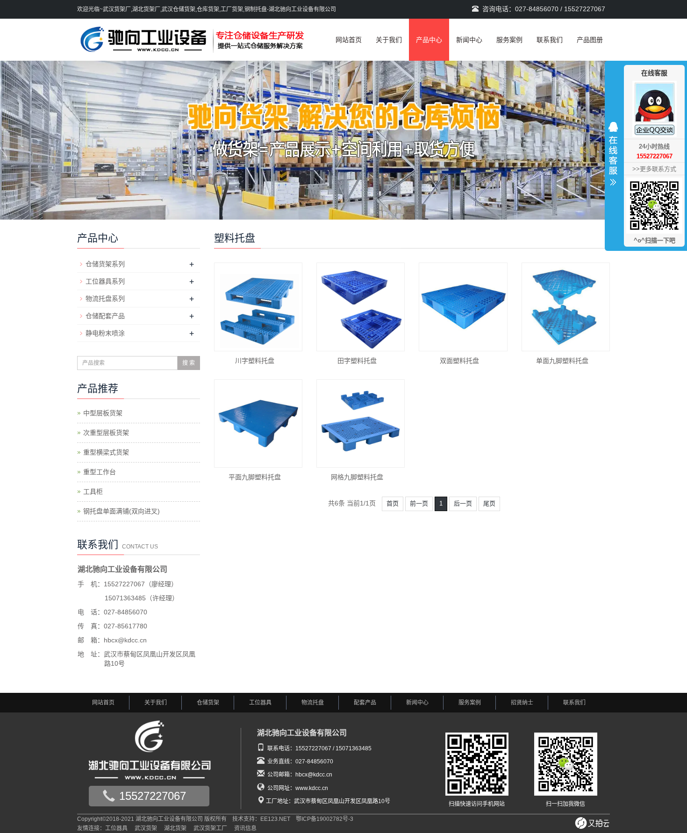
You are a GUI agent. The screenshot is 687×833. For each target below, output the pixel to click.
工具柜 (93, 491)
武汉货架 (146, 828)
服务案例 (509, 39)
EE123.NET (275, 819)
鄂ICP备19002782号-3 (324, 819)
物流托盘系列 (105, 298)
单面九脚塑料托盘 (562, 360)
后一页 (463, 503)
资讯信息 (245, 828)
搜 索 (188, 363)
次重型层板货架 (106, 432)
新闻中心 (469, 39)
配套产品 (365, 702)
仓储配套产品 (105, 316)
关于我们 (389, 39)
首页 (392, 503)
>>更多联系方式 (654, 168)
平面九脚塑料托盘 (255, 477)
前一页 (419, 503)
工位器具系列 (105, 281)
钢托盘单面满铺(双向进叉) (121, 511)
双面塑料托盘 (459, 360)
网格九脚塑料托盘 (357, 477)
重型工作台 (99, 472)
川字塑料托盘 (254, 360)
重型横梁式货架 (106, 452)
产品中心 (429, 39)
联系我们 (550, 39)
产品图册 (590, 39)
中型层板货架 (102, 413)
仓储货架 (208, 702)
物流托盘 (312, 702)
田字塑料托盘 (357, 360)
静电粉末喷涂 (105, 333)
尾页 (489, 503)
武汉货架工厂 (210, 828)
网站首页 (349, 39)
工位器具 (260, 702)
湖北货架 (175, 828)
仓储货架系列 (105, 264)
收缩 (613, 156)
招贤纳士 (522, 702)
